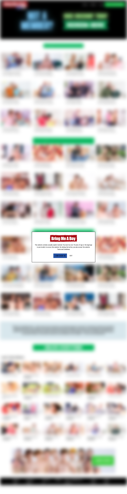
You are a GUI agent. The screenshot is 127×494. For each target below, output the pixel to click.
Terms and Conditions (63, 249)
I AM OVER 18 (60, 256)
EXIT (71, 256)
